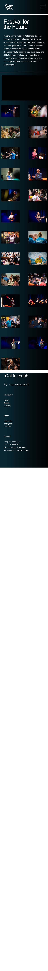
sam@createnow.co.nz (12, 442)
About (6, 403)
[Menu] (43, 7)
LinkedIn (7, 426)
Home (6, 400)
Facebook (8, 421)
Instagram (8, 423)
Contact (7, 405)
